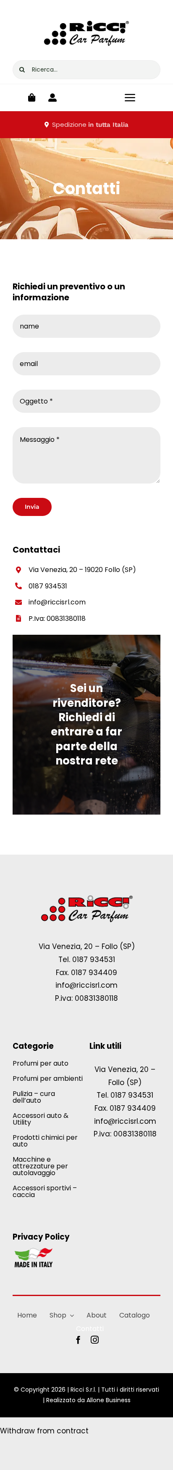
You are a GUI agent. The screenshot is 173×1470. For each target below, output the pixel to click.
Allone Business (108, 1400)
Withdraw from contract (44, 1431)
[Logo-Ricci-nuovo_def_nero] (86, 16)
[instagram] (95, 1340)
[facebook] (78, 1340)
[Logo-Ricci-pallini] (86, 896)
